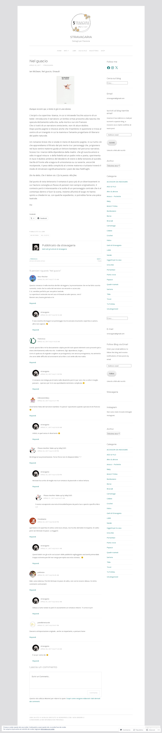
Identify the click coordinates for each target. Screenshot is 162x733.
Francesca (41, 339)
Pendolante (42, 519)
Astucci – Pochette (114, 196)
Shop (103, 51)
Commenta (93, 693)
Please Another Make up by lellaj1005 (52, 448)
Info (65, 51)
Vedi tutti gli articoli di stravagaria (54, 249)
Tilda (108, 294)
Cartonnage (111, 226)
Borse (109, 216)
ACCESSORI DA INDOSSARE (117, 182)
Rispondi (32, 303)
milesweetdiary (43, 398)
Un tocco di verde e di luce (37, 260)
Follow (111, 373)
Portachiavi (111, 270)
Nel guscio (45, 235)
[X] (116, 68)
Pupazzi (110, 279)
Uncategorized (112, 309)
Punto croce (111, 274)
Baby (109, 201)
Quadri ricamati (112, 284)
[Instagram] (112, 68)
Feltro (109, 240)
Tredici (99, 260)
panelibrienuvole (44, 622)
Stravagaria (112, 392)
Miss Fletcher (43, 276)
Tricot (109, 299)
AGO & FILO (83, 51)
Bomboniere (111, 211)
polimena (41, 572)
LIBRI (74, 51)
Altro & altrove (112, 191)
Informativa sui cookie (47, 729)
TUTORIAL (111, 304)
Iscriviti (112, 142)
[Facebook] (108, 68)
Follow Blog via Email (117, 344)
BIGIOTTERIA (94, 51)
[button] (65, 90)
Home (59, 51)
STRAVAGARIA (81, 37)
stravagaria (48, 65)
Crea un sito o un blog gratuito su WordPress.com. (50, 717)
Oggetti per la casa (114, 260)
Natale (109, 255)
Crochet (110, 235)
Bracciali (110, 221)
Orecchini (110, 265)
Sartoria (110, 289)
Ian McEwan (34, 235)
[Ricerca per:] (117, 83)
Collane (109, 230)
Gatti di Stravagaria (114, 245)
